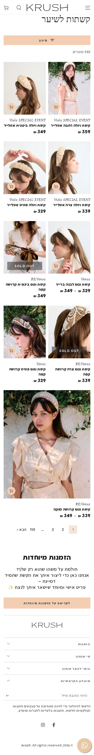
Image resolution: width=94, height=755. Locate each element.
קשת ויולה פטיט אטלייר (26, 205)
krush (26, 745)
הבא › (22, 529)
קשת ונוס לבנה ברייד (73, 284)
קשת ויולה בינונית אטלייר (25, 125)
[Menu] (87, 8)
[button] (19, 8)
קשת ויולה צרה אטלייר (71, 205)
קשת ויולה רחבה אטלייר (70, 125)
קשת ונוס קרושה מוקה (72, 509)
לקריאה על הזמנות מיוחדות (47, 603)
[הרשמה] (6, 695)
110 (32, 529)
